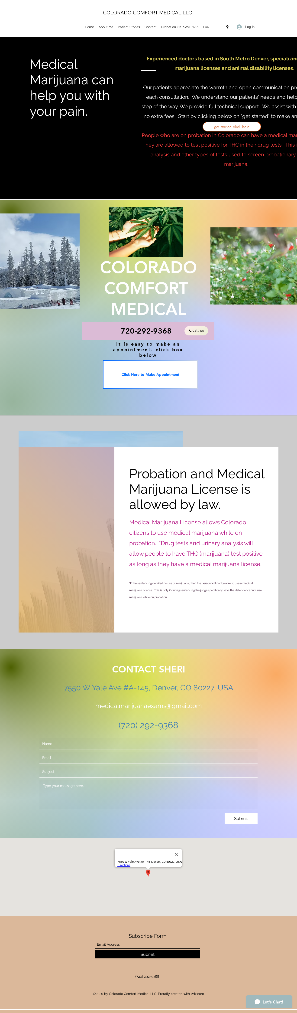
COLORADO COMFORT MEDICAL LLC (147, 13)
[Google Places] (227, 27)
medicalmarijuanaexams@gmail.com (148, 705)
